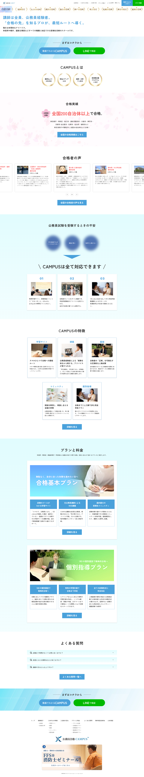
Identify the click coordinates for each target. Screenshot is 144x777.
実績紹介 (40, 720)
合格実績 (76, 3)
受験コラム (117, 2)
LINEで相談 (138, 3)
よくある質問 (110, 2)
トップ (33, 720)
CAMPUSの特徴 (84, 3)
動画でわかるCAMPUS (127, 2)
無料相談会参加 (100, 720)
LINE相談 (110, 720)
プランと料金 (101, 3)
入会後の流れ (94, 2)
